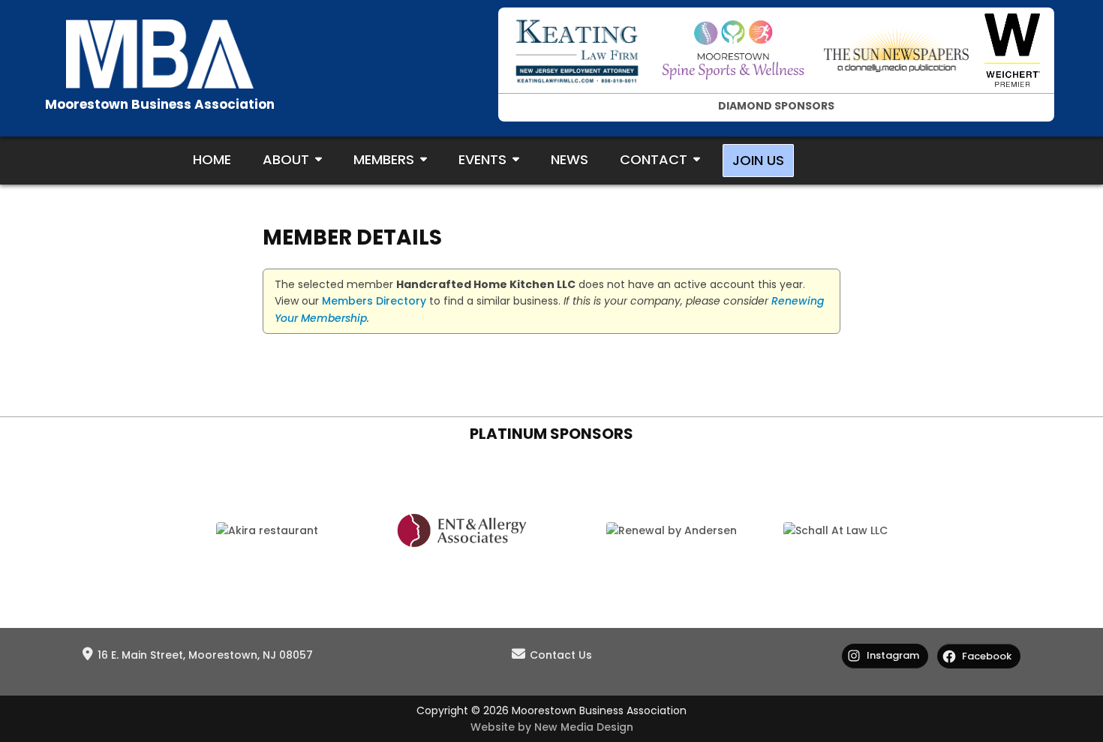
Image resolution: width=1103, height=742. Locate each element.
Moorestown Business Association (160, 104)
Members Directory (374, 300)
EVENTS (482, 159)
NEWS (569, 159)
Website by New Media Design (551, 726)
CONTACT (653, 159)
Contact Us (561, 654)
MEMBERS (383, 159)
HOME (212, 159)
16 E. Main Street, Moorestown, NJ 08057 (205, 654)
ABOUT (286, 159)
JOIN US (758, 160)
